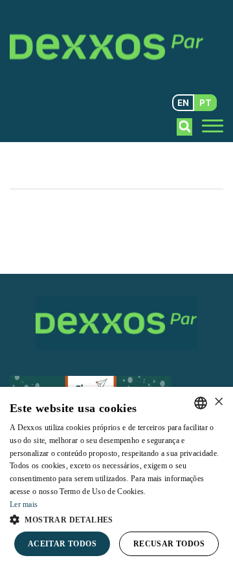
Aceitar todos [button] (62, 543)
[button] (116, 519)
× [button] (218, 402)
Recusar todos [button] (169, 543)
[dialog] (116, 478)
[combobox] (200, 403)
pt (205, 103)
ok (184, 126)
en (183, 103)
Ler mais (24, 504)
